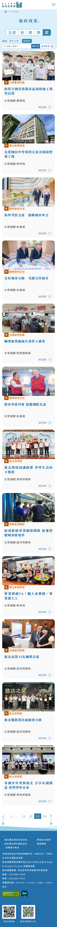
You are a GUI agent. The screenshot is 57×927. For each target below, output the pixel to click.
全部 (12, 32)
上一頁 (3, 819)
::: (2, 11)
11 (24, 816)
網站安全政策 (44, 839)
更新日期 (14, 41)
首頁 (5, 11)
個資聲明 (41, 843)
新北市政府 (9, 921)
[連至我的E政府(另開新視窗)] (24, 894)
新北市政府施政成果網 (12, 5)
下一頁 (51, 819)
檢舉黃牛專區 (12, 847)
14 (44, 816)
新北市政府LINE (28, 921)
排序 (4, 41)
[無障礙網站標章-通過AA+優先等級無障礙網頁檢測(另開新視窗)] (11, 894)
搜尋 (34, 46)
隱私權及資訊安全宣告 (15, 839)
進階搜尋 (45, 46)
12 (31, 816)
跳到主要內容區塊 (13, 2)
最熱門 (27, 41)
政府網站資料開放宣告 (15, 843)
